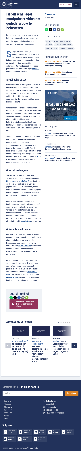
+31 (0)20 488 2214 (52, 410)
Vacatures (8, 413)
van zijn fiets (26, 221)
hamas (49, 45)
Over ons (7, 401)
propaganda (51, 49)
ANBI (6, 419)
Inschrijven (71, 393)
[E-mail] (58, 29)
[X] (50, 29)
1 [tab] (59, 322)
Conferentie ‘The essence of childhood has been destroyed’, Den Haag (60, 64)
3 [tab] (63, 322)
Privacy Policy (33, 448)
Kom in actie (8, 410)
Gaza (48, 41)
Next (74, 345)
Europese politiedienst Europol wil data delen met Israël (58, 148)
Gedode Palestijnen (62, 41)
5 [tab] (67, 322)
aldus (39, 157)
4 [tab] (65, 322)
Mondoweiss (11, 181)
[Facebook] (54, 29)
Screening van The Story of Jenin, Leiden (59, 73)
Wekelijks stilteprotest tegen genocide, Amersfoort (57, 83)
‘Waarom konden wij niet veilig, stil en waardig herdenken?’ (60, 159)
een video (35, 69)
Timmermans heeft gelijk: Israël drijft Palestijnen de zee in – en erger (60, 136)
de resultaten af (24, 246)
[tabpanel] (20, 341)
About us (7, 404)
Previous (8, 345)
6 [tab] (69, 322)
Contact (7, 416)
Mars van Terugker (63, 45)
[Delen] (62, 29)
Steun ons (67, 5)
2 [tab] (61, 322)
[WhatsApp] (46, 29)
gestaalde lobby (12, 277)
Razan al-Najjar (66, 49)
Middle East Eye (25, 181)
